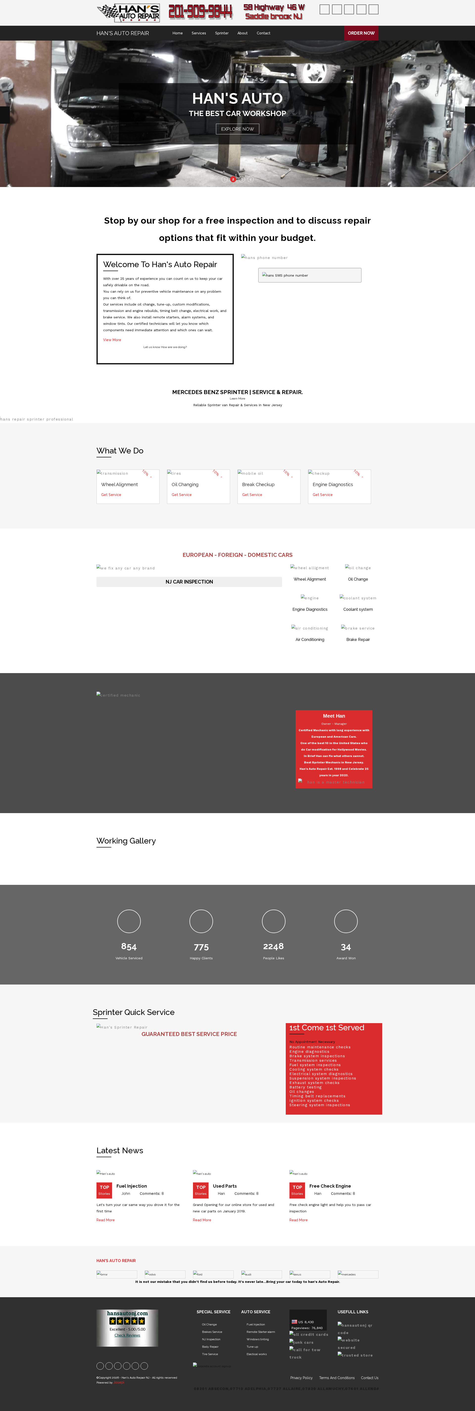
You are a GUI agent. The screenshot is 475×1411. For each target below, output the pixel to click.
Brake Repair (358, 500)
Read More (105, 1081)
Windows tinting (258, 1200)
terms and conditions (337, 1239)
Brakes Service (212, 1193)
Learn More (237, 259)
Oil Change (358, 440)
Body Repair (210, 1207)
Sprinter (222, 33)
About (243, 33)
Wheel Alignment (310, 440)
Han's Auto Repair (122, 33)
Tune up (252, 1207)
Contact (263, 33)
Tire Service (210, 1215)
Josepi (118, 1243)
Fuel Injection (132, 1047)
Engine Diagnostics (310, 470)
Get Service (111, 356)
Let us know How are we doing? (165, 208)
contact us (370, 1239)
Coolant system (358, 470)
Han (221, 1054)
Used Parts (225, 1047)
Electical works (257, 1215)
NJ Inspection (211, 1200)
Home (178, 33)
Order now (361, 33)
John (125, 1054)
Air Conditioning (310, 500)
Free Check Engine (330, 1047)
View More (112, 201)
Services (199, 33)
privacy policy (301, 1239)
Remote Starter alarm (261, 1193)
